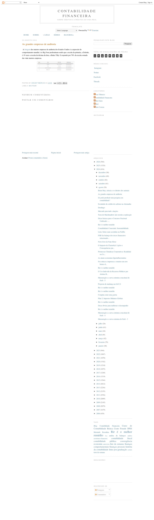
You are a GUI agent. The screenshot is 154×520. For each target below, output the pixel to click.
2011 (98, 395)
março (101, 338)
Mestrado (97, 432)
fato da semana (117, 443)
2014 (98, 384)
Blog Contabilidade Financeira (107, 426)
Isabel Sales (98, 101)
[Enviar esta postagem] (55, 83)
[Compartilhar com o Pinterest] (66, 83)
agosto (101, 187)
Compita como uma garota (107, 295)
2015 (98, 380)
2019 (98, 365)
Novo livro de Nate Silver (107, 242)
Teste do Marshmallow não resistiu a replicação (115, 215)
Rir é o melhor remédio (106, 224)
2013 (98, 387)
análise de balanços (117, 435)
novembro (102, 176)
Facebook (97, 77)
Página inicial (56, 152)
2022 (98, 354)
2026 (98, 161)
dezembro (102, 172)
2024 (98, 169)
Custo (116, 428)
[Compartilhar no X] (62, 83)
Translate (95, 30)
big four (33, 86)
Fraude (123, 428)
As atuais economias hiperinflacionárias (112, 258)
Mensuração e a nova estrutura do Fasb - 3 (113, 319)
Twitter (96, 72)
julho (101, 323)
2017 (98, 372)
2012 (98, 391)
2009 (98, 402)
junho (101, 327)
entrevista (106, 444)
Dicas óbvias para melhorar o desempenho (113, 305)
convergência (126, 441)
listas (111, 449)
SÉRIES (57, 35)
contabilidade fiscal (121, 438)
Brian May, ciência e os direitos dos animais (113, 190)
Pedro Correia (99, 107)
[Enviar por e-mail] (57, 83)
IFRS (129, 428)
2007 (98, 410)
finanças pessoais (117, 446)
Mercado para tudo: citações (108, 211)
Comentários (101, 494)
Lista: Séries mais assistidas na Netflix (111, 232)
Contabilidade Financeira (77, 13)
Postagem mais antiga (81, 152)
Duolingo (101, 207)
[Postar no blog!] (60, 83)
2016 (98, 376)
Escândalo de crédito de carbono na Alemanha (114, 204)
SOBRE (36, 35)
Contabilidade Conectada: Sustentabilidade (113, 228)
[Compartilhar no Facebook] (64, 83)
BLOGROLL (69, 35)
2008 (98, 406)
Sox (106, 436)
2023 (98, 350)
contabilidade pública (105, 441)
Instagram (97, 68)
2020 (98, 361)
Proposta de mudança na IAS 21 (109, 284)
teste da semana (99, 452)
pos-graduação (120, 449)
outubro (102, 180)
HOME (26, 35)
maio (100, 331)
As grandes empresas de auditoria (110, 194)
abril (100, 334)
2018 (98, 369)
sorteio (130, 450)
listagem (27, 49)
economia (98, 443)
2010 (98, 398)
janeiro (101, 346)
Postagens (100, 490)
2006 (98, 413)
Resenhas (105, 432)
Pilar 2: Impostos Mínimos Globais (110, 298)
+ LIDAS (46, 35)
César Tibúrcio (99, 94)
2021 (98, 358)
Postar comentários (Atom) (37, 158)
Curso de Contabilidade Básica (113, 427)
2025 (98, 165)
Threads (96, 81)
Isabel (96, 104)
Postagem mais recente (30, 152)
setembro (102, 183)
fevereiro (102, 342)
